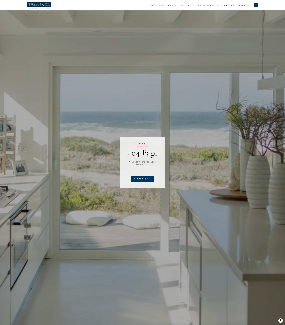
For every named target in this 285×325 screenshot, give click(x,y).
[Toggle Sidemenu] (256, 5)
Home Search (157, 5)
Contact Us (243, 5)
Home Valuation (205, 5)
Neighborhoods (225, 5)
